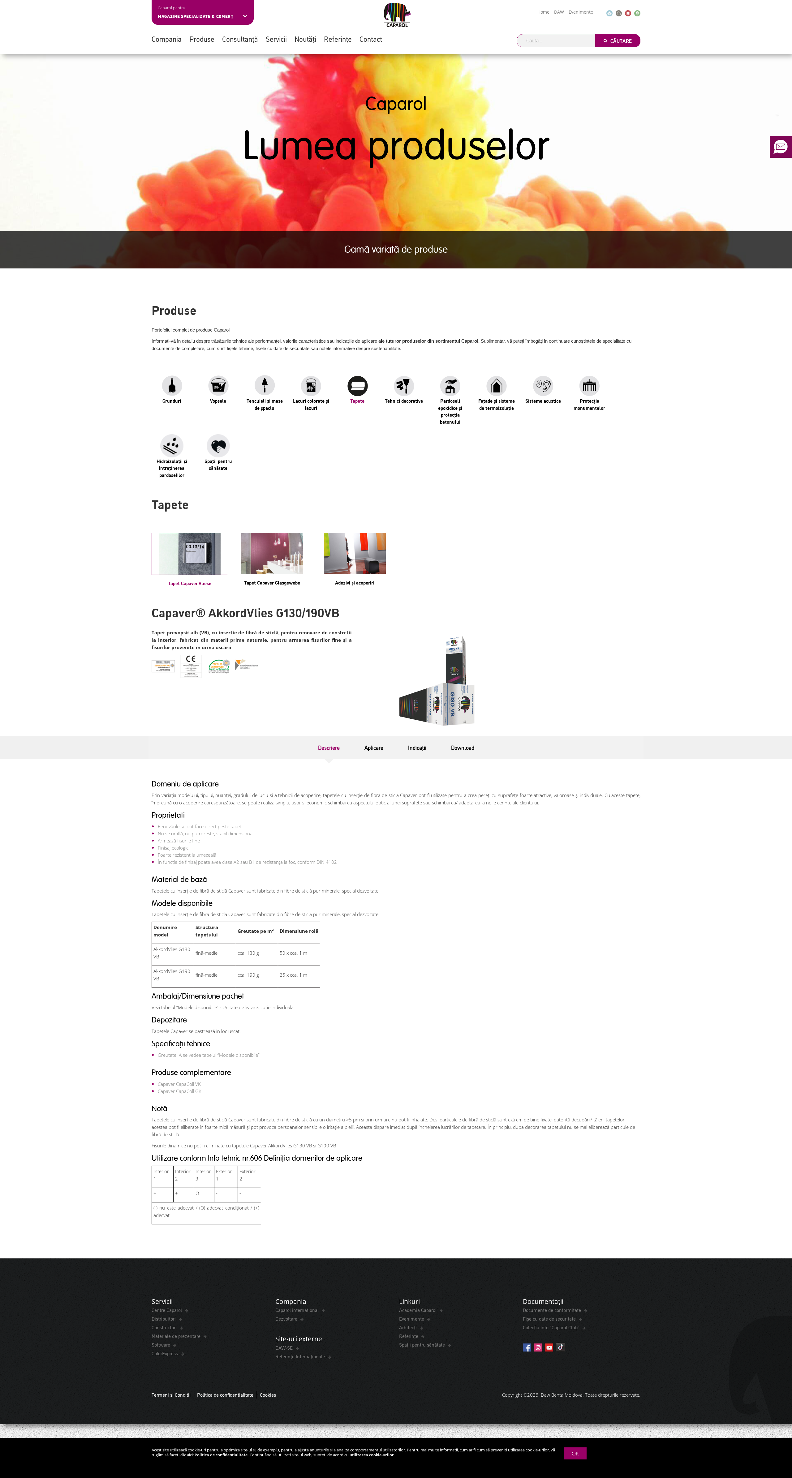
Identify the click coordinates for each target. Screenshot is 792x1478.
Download (462, 747)
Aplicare (373, 747)
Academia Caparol (418, 1309)
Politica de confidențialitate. (222, 1455)
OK (575, 1453)
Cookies (268, 1394)
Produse (201, 38)
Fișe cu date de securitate (550, 1318)
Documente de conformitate (552, 1309)
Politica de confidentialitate (225, 1394)
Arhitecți (408, 1327)
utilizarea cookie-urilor (372, 1455)
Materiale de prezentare (177, 1335)
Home (543, 12)
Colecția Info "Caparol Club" (552, 1327)
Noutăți (305, 38)
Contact (370, 38)
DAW (559, 12)
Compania (167, 38)
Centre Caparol (167, 1309)
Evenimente (581, 12)
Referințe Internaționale (300, 1356)
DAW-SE (284, 1347)
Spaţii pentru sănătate (422, 1344)
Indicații (417, 747)
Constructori (165, 1327)
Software (161, 1344)
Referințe (338, 38)
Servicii (276, 38)
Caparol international (297, 1309)
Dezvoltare (287, 1318)
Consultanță (240, 38)
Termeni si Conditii (171, 1394)
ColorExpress (165, 1353)
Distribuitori (164, 1318)
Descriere (329, 747)
